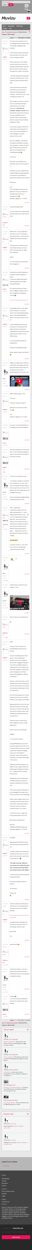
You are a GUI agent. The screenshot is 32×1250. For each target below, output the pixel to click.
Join (11, 5)
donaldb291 (15, 1069)
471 (7, 445)
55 (6, 529)
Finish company (8, 1057)
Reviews (4, 1193)
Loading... (6, 1166)
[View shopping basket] (28, 11)
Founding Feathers (9, 1102)
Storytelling (7, 1072)
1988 (4, 472)
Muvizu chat (8, 1114)
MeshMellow (5, 1178)
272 (7, 227)
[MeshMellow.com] (18, 1228)
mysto (4, 443)
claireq (4, 289)
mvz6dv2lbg (13, 1123)
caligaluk (5, 57)
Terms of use (6, 1202)
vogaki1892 (15, 1039)
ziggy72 (5, 467)
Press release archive (8, 1191)
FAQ (10, 28)
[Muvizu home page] (8, 17)
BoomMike (15, 1100)
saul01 (14, 1085)
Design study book (9, 1041)
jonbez (4, 1014)
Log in (5, 5)
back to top (16, 1237)
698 (7, 637)
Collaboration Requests (12, 32)
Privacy (4, 1199)
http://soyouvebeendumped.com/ (19, 300)
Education (5, 1183)
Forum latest (9, 1029)
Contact (4, 1181)
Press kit (4, 1189)
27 (6, 59)
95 (6, 291)
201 (7, 1016)
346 (7, 386)
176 (7, 499)
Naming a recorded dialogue (12, 1087)
